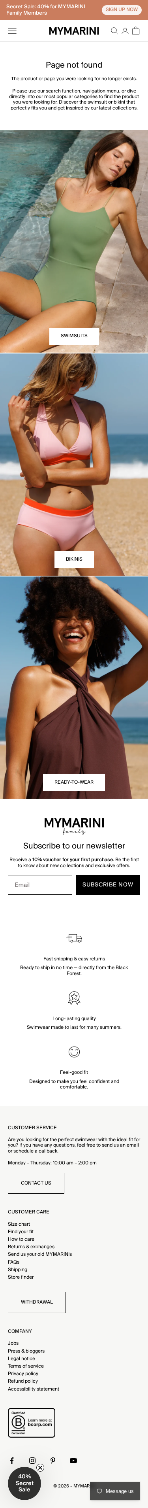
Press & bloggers (26, 1351)
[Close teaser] (40, 1468)
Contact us (36, 1183)
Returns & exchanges (31, 1247)
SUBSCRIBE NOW (107, 885)
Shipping (17, 1270)
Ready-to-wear (74, 782)
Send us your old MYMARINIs (40, 1254)
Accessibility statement (33, 1389)
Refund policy (23, 1381)
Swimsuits (74, 336)
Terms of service (26, 1366)
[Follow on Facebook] (12, 1461)
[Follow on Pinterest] (53, 1461)
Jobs (13, 1343)
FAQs (13, 1262)
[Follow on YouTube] (73, 1461)
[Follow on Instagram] (32, 1461)
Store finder (21, 1277)
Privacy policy (23, 1374)
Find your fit (21, 1232)
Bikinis (74, 559)
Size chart (19, 1224)
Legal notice (21, 1359)
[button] (24, 1483)
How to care (21, 1239)
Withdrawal (37, 1302)
